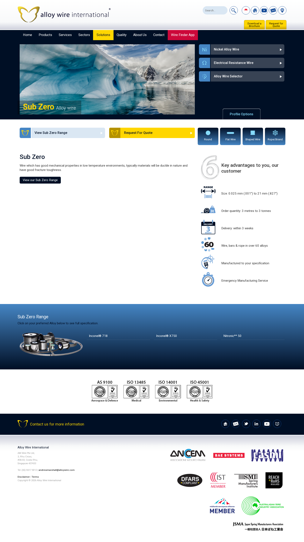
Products (45, 35)
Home (27, 35)
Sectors (84, 35)
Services (65, 35)
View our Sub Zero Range (40, 180)
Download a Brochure (254, 25)
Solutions (103, 35)
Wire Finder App (183, 35)
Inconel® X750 (166, 336)
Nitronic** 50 (232, 336)
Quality (122, 35)
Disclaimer (24, 476)
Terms (35, 476)
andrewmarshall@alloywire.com (57, 470)
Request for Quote (276, 25)
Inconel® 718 (98, 336)
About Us (140, 35)
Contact (158, 35)
